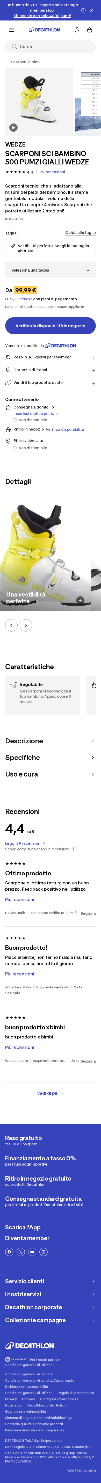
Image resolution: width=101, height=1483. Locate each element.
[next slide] (26, 625)
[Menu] (11, 30)
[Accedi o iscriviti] (77, 30)
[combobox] (50, 270)
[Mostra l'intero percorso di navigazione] (7, 62)
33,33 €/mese (20, 299)
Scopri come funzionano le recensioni (37, 849)
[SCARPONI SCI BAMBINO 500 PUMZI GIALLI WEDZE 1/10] (39, 102)
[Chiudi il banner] (92, 10)
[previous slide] (11, 625)
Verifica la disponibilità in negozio (50, 325)
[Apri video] (13, 127)
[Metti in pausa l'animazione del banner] (83, 10)
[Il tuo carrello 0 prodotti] (89, 30)
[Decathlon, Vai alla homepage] (44, 29)
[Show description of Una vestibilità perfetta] (80, 600)
